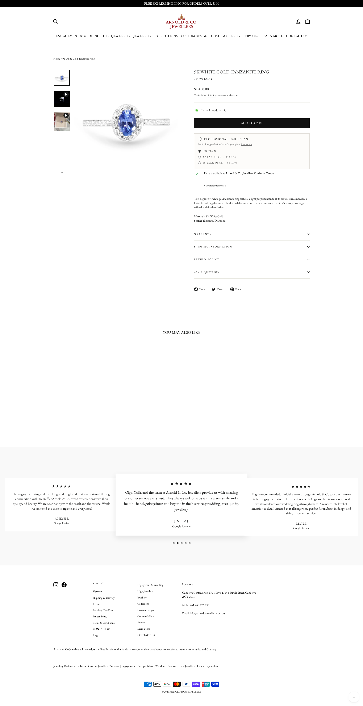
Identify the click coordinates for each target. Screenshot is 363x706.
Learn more (246, 144)
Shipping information (213, 246)
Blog (95, 635)
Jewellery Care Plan (103, 610)
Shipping (212, 95)
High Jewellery (116, 36)
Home (56, 58)
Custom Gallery (225, 36)
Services (251, 36)
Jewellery (142, 36)
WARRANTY (202, 234)
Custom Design (194, 36)
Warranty (98, 591)
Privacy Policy (100, 616)
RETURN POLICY (206, 259)
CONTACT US (296, 36)
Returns (97, 604)
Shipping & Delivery (104, 598)
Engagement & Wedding (78, 36)
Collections (166, 36)
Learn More (272, 36)
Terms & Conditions (103, 623)
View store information (215, 185)
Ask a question (207, 272)
